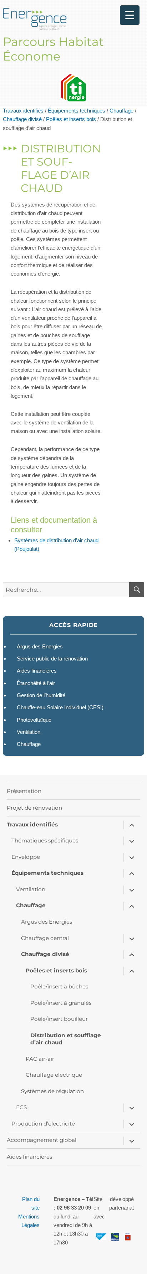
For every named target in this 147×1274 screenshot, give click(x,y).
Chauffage (121, 111)
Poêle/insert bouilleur (59, 1018)
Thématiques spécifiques (44, 840)
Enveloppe (25, 856)
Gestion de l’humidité (41, 695)
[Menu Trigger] (130, 15)
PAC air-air (40, 1058)
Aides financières (37, 671)
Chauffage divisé (22, 119)
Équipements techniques (76, 111)
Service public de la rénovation (52, 659)
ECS (21, 1107)
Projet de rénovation (34, 807)
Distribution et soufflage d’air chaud (65, 1039)
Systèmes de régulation (52, 1091)
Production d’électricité (43, 1123)
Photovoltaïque (34, 720)
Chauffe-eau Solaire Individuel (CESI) (60, 707)
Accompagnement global (41, 1140)
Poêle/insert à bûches (59, 986)
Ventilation (28, 732)
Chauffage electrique (54, 1074)
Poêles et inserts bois (71, 119)
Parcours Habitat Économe (53, 49)
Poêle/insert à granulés (60, 1002)
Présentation (24, 791)
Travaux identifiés (23, 111)
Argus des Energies (40, 646)
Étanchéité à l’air (36, 683)
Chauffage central (45, 938)
